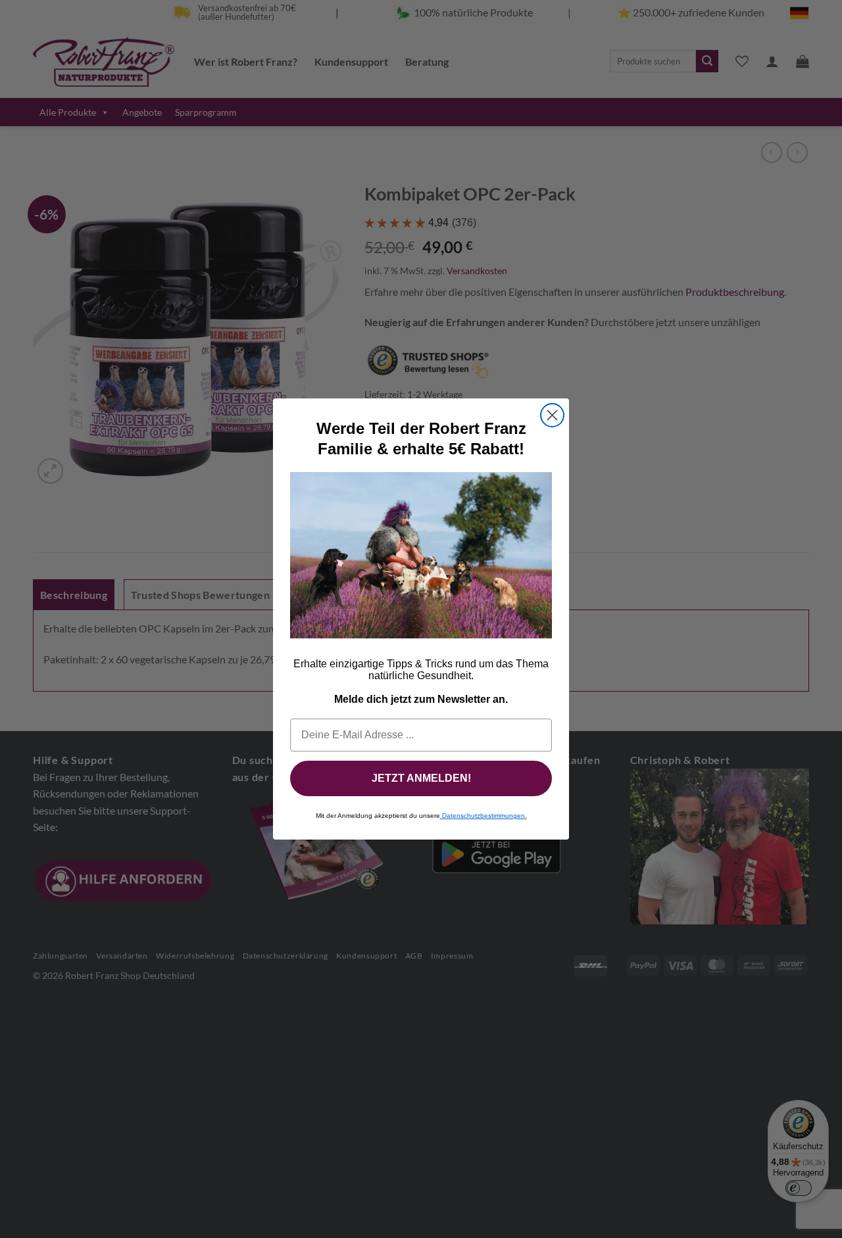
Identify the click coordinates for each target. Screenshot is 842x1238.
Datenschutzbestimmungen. (483, 815)
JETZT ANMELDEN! (421, 778)
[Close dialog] (552, 415)
